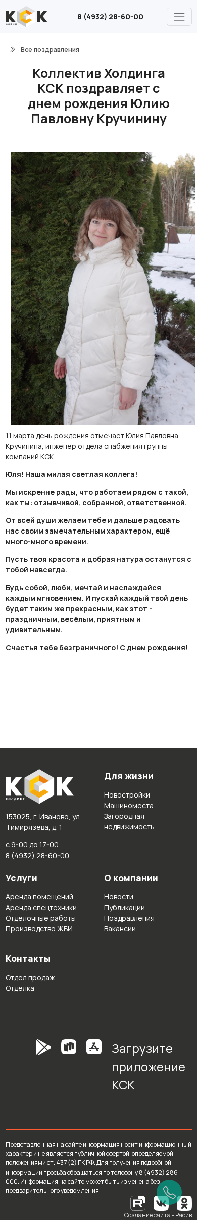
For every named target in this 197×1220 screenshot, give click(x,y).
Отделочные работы (41, 918)
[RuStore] (68, 1070)
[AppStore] (94, 1070)
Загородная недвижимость (129, 821)
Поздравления (129, 918)
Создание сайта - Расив (158, 1215)
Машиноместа (129, 805)
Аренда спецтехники (41, 907)
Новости (118, 896)
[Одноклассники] (184, 1202)
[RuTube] (138, 1202)
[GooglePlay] (28, 1070)
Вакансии (120, 928)
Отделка (20, 988)
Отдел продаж (30, 977)
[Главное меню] (179, 16)
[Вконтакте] (161, 1202)
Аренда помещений (39, 896)
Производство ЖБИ (39, 928)
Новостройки (127, 795)
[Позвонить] (169, 1192)
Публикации (124, 907)
